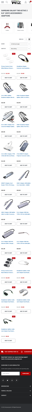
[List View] (26, 39)
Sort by (3, 48)
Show (2, 43)
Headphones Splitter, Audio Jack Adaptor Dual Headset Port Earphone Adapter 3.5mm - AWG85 (8, 301)
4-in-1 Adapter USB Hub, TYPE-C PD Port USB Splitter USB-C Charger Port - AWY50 (24, 242)
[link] (8, 58)
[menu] (2, 2)
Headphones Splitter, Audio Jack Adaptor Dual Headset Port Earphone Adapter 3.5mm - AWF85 (23, 301)
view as (21, 39)
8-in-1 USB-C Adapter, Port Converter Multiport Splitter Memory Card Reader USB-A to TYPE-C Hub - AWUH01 (8, 126)
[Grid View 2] (29, 39)
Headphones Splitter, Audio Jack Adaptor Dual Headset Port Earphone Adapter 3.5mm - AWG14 (8, 330)
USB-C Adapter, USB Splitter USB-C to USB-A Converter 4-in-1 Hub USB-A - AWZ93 (8, 213)
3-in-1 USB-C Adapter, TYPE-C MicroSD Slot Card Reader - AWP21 (8, 155)
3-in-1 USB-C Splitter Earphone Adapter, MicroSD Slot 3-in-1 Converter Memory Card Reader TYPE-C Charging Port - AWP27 (8, 96)
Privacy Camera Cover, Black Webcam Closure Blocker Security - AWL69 (7, 272)
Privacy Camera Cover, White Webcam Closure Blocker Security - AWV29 (7, 67)
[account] (26, 2)
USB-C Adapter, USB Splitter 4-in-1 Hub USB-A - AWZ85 (24, 184)
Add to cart (8, 78)
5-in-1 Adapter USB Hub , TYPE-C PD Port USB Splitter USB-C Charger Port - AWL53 (24, 213)
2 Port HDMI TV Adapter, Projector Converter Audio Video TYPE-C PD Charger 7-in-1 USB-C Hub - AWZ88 (24, 155)
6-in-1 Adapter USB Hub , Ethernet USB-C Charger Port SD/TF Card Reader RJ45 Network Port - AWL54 (8, 242)
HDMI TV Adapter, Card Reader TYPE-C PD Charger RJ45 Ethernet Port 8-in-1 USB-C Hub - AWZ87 (8, 184)
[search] (7, 2)
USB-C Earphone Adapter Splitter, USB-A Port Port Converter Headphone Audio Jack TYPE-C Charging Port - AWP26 (24, 126)
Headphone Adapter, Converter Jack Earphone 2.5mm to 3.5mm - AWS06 (23, 67)
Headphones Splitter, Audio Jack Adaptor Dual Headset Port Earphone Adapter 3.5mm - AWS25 (23, 272)
